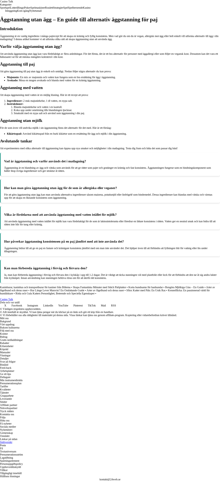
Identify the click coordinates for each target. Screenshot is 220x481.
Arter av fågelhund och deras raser (105, 290)
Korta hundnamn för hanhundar (145, 287)
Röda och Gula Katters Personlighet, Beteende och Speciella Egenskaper (55, 293)
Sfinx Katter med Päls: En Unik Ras (146, 290)
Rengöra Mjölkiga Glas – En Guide (184, 287)
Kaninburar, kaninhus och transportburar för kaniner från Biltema (35, 287)
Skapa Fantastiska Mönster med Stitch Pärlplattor (99, 287)
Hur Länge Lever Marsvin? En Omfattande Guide (57, 290)
